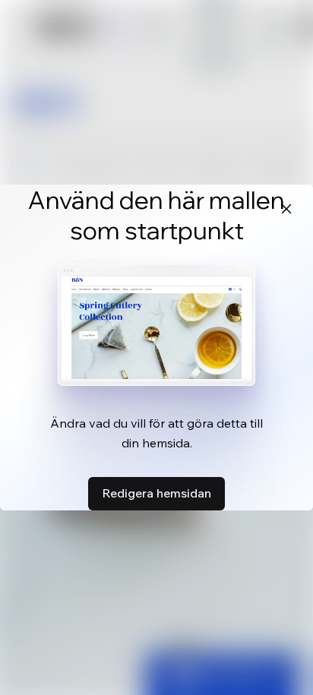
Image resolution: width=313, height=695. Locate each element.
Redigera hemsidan (156, 493)
